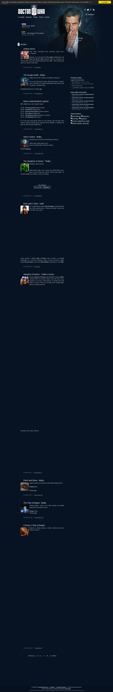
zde (41, 89)
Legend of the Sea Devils (77, 80)
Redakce (52, 687)
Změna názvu (29, 49)
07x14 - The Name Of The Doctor (33, 33)
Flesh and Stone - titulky (33, 480)
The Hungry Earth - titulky (34, 75)
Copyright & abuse (61, 687)
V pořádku (105, 2)
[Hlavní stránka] (31, 10)
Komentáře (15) (39, 517)
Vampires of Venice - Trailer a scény (38, 274)
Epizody (29, 17)
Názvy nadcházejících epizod (35, 101)
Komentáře (38, 67)
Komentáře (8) (39, 93)
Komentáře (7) (39, 648)
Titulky (35, 17)
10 (47, 655)
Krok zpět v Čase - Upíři (33, 204)
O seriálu (21, 17)
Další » (54, 655)
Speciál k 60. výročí (28, 26)
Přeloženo (28, 149)
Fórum (41, 17)
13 (51, 655)
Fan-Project (68, 688)
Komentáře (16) (39, 153)
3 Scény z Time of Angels (34, 525)
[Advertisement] (83, 63)
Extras (47, 17)
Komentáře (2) (38, 472)
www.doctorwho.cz (43, 687)
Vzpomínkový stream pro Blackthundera (83, 94)
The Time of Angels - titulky (34, 503)
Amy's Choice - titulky (32, 137)
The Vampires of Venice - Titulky (37, 161)
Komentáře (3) (39, 129)
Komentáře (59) (38, 495)
